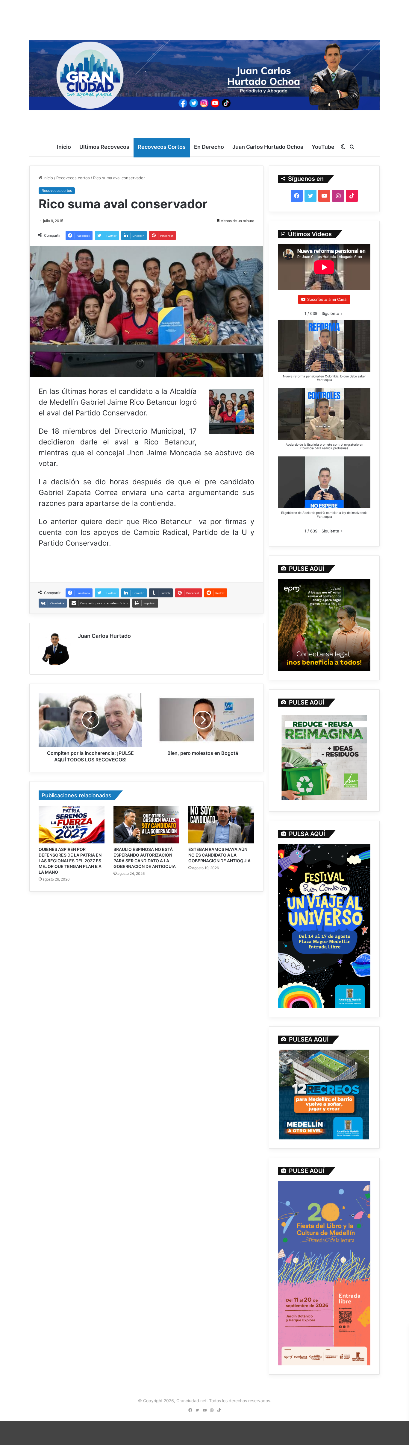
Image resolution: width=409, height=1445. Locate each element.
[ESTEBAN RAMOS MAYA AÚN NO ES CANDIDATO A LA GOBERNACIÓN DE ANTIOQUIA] (221, 824)
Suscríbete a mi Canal (327, 299)
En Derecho (209, 147)
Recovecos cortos (73, 177)
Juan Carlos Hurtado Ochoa (267, 147)
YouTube (323, 147)
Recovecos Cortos (162, 147)
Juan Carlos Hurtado (104, 636)
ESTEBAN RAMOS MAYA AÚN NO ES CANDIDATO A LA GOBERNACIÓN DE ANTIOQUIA (219, 855)
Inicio (64, 147)
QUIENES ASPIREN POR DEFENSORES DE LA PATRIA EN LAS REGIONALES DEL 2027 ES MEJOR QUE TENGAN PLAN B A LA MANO (70, 861)
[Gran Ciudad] (204, 73)
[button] (332, 313)
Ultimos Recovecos (104, 147)
